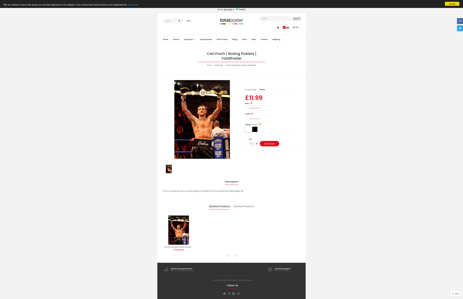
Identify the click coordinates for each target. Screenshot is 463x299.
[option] (202, 119)
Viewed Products (244, 206)
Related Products (219, 206)
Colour (251, 124)
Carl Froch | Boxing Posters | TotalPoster (179, 247)
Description (231, 181)
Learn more (133, 4)
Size (247, 103)
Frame (248, 114)
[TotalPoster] (231, 24)
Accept (452, 3)
